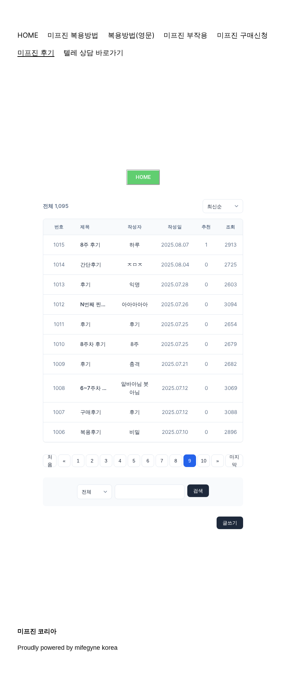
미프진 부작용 (186, 35)
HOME (27, 35)
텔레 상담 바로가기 (93, 52)
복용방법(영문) (131, 35)
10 (203, 461)
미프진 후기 (35, 52)
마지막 (234, 460)
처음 (49, 460)
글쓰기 (230, 523)
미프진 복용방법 (72, 35)
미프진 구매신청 (242, 35)
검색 (198, 491)
